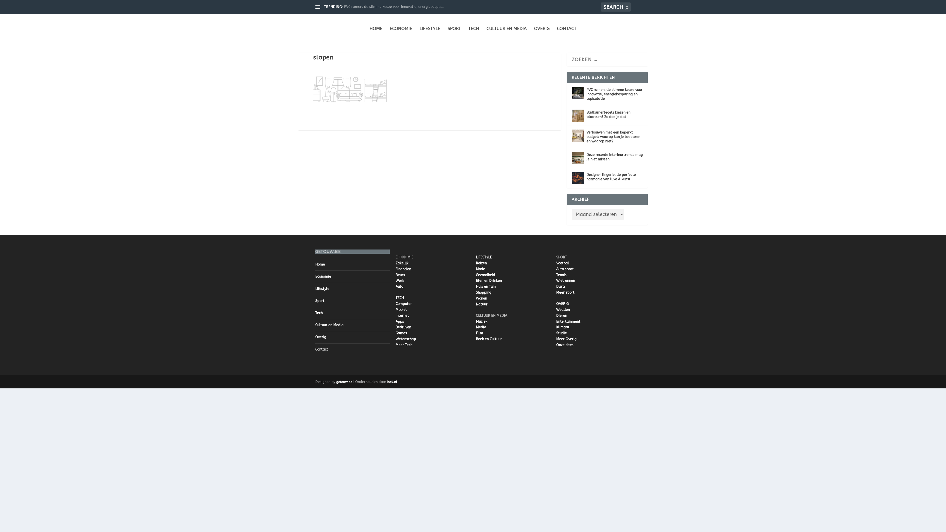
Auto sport (565, 269)
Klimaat (563, 327)
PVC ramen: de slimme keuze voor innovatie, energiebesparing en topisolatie (614, 94)
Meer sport (565, 292)
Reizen (481, 263)
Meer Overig (566, 339)
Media (481, 327)
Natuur (482, 304)
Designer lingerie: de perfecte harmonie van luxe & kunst (611, 177)
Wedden (563, 310)
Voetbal (562, 263)
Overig (542, 28)
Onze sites (565, 345)
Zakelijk (402, 263)
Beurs (400, 275)
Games (401, 333)
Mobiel (401, 310)
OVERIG (562, 304)
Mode (480, 269)
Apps (400, 321)
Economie (401, 28)
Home (376, 28)
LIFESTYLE (484, 257)
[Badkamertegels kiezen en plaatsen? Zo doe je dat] (578, 116)
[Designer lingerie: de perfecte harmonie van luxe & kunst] (578, 178)
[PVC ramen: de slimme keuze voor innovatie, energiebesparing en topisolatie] (578, 93)
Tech (473, 28)
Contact (566, 28)
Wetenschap (406, 339)
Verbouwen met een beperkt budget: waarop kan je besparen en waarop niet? (613, 136)
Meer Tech (404, 345)
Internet (402, 316)
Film (479, 333)
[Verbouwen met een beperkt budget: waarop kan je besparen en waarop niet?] (578, 136)
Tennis (561, 275)
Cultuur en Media (507, 28)
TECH (400, 298)
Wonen (481, 298)
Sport (454, 28)
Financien (403, 269)
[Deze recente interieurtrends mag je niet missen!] (578, 158)
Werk (400, 281)
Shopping (483, 292)
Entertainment (568, 321)
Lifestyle (430, 28)
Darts (561, 286)
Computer (404, 304)
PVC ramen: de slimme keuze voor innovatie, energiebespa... (394, 7)
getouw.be (344, 382)
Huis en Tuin (486, 286)
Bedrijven (403, 327)
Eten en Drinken (489, 281)
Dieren (561, 316)
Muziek (481, 321)
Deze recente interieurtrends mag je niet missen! (615, 157)
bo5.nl (392, 382)
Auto (399, 286)
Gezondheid (485, 275)
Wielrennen (565, 281)
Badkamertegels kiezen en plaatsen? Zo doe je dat (608, 114)
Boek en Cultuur (489, 339)
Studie (561, 333)
